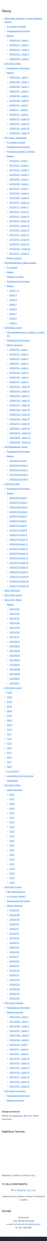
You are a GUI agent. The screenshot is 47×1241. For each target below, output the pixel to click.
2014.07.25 (14, 993)
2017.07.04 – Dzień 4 (19, 175)
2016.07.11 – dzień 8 (18, 110)
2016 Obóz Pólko (12, 63)
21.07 (11, 864)
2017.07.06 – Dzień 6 (19, 184)
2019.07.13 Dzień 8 (18, 530)
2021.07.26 (14, 613)
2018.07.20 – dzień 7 (19, 377)
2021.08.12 (14, 683)
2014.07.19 (14, 966)
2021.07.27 (14, 618)
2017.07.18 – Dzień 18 (19, 239)
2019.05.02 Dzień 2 (18, 465)
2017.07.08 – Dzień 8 (19, 193)
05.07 (9, 706)
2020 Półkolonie (12, 590)
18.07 (9, 766)
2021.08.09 (14, 674)
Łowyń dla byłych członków (20, 776)
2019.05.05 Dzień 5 (18, 479)
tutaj (33, 1175)
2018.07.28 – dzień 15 (19, 410)
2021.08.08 (14, 669)
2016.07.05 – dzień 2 (19, 82)
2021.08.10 (14, 678)
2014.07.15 (14, 947)
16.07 (9, 757)
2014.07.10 (14, 924)
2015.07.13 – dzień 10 (19, 1058)
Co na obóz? (13, 771)
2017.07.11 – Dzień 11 (18, 207)
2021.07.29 (14, 627)
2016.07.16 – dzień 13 (19, 124)
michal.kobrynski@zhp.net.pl (27, 1224)
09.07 (9, 725)
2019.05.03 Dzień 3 (18, 470)
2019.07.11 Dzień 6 (18, 521)
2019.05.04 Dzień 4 (18, 474)
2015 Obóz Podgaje (13, 1003)
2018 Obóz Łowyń (13, 327)
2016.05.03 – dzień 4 (19, 54)
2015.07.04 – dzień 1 (19, 1017)
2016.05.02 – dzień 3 (19, 49)
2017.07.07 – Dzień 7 (19, 188)
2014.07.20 (14, 970)
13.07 (9, 743)
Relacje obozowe (15, 1012)
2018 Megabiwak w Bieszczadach (20, 263)
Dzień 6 (13, 309)
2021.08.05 (14, 660)
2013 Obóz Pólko (12, 785)
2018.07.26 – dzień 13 (19, 400)
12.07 (9, 739)
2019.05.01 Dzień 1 (18, 461)
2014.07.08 (14, 915)
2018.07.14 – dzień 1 (18, 349)
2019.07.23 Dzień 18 (18, 576)
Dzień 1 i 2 (14, 290)
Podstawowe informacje (18, 31)
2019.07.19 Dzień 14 (18, 558)
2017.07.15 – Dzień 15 (19, 225)
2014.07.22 (14, 980)
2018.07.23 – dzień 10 (19, 386)
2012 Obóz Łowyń (13, 688)
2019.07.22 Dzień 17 (18, 572)
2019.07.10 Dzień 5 (18, 516)
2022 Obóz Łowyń (13, 595)
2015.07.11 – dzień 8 (18, 1049)
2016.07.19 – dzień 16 (19, 128)
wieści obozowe (14, 790)
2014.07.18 (14, 961)
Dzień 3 (13, 295)
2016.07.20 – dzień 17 (19, 133)
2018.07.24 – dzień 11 (19, 391)
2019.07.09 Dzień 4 (18, 512)
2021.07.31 (14, 637)
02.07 (9, 692)
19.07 (11, 854)
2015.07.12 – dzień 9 (18, 1054)
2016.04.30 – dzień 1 (19, 40)
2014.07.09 (14, 919)
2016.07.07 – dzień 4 (19, 91)
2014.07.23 (14, 984)
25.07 (12, 882)
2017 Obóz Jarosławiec (15, 137)
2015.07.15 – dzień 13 (19, 1068)
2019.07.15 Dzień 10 (18, 539)
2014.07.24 (14, 989)
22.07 (12, 868)
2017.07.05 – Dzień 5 (19, 179)
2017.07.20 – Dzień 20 (19, 249)
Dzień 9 (13, 323)
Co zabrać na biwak (16, 26)
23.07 (12, 873)
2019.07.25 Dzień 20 (19, 586)
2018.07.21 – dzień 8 (19, 382)
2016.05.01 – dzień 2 (19, 45)
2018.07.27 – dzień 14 (19, 405)
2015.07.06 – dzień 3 (19, 1026)
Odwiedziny (12, 780)
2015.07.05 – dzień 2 (19, 1021)
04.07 (9, 702)
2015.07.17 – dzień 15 (19, 1077)
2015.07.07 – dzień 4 (19, 1031)
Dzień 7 (13, 314)
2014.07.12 (14, 933)
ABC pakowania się (16, 891)
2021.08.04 (14, 655)
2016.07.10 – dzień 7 (18, 105)
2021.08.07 (14, 664)
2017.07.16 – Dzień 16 (19, 230)
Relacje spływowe (15, 1100)
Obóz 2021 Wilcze (13, 600)
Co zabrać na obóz (16, 142)
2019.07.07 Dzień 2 (18, 502)
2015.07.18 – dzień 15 (19, 1082)
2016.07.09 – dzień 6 (19, 59)
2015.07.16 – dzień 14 (19, 1072)
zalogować (17, 1115)
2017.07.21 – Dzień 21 (19, 253)
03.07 (9, 697)
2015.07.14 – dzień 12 (19, 1063)
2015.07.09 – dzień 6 (19, 1040)
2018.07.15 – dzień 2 (18, 354)
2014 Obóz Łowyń (13, 887)
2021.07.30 (14, 632)
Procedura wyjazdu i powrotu (21, 151)
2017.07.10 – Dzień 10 (19, 202)
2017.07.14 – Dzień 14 (19, 221)
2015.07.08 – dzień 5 (19, 1035)
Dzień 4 (13, 300)
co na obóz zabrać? (16, 896)
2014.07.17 (14, 956)
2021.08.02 (14, 646)
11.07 (9, 734)
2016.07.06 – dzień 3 (19, 86)
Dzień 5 (13, 304)
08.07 (9, 720)
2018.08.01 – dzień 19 (19, 428)
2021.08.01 (14, 641)
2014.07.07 (14, 910)
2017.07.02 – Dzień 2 (19, 165)
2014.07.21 (14, 975)
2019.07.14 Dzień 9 (18, 535)
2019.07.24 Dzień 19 (18, 581)
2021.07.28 (14, 623)
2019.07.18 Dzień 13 (18, 553)
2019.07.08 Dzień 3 (18, 507)
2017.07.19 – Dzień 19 (19, 244)
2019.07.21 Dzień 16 (18, 567)
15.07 (9, 752)
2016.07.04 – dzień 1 (18, 77)
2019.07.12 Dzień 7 (18, 525)
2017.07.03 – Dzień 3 (19, 170)
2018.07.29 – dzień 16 (19, 414)
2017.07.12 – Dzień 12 (19, 212)
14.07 (9, 748)
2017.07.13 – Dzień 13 (19, 216)
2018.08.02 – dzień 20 (20, 433)
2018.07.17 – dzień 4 (18, 363)
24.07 (12, 878)
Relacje (10, 36)
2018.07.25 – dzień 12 (19, 396)
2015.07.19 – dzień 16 (19, 1086)
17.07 (9, 762)
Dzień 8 (13, 318)
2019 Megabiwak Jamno (16, 447)
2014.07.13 (14, 938)
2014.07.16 (14, 952)
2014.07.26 (14, 998)
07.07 (9, 715)
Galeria (10, 272)
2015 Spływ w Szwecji (15, 1091)
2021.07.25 (14, 609)
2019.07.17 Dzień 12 (18, 549)
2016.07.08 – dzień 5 (19, 96)
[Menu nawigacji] (42, 3)
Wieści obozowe (15, 345)
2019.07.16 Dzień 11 (18, 544)
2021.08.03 (14, 651)
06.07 (9, 711)
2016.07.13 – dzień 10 (19, 119)
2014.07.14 (14, 943)
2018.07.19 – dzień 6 (18, 372)
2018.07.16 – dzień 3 (18, 359)
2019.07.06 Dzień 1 (18, 498)
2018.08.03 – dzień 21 (19, 437)
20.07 (12, 859)
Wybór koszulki (14, 258)
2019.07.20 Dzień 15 (18, 563)
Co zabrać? (12, 267)
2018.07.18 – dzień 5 (18, 368)
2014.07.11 (14, 929)
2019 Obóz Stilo (12, 484)
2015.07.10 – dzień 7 (18, 1044)
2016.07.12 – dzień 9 (18, 114)
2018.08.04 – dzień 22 (20, 442)
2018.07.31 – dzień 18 (19, 424)
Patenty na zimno (15, 276)
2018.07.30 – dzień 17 (19, 419)
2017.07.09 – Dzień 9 (19, 198)
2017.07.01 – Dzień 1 (18, 161)
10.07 (9, 729)
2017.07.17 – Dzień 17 (19, 235)
